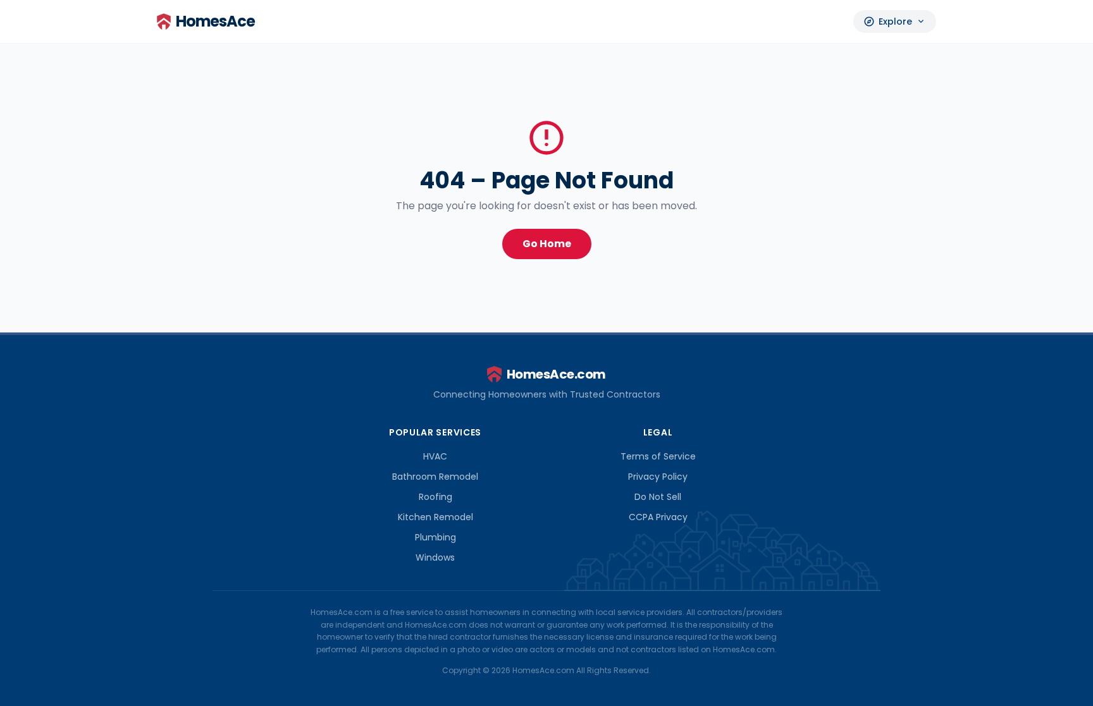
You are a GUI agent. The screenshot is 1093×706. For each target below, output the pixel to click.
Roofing (435, 496)
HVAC (435, 456)
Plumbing (435, 537)
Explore (894, 21)
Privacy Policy (658, 476)
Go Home (546, 243)
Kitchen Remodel (435, 517)
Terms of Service (658, 456)
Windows (435, 557)
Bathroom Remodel (435, 476)
